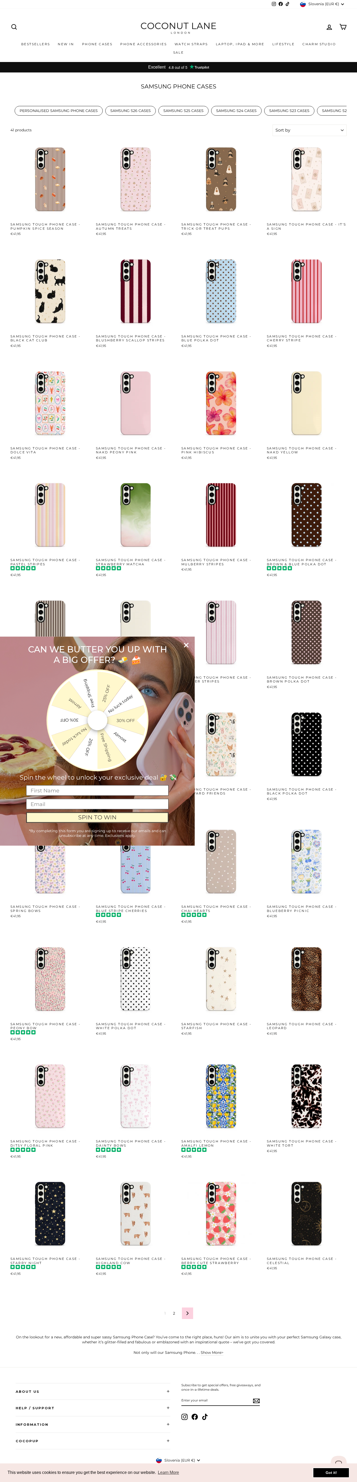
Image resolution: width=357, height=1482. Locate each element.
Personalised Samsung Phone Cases (59, 110)
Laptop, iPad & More (240, 44)
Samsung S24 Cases (236, 110)
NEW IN (66, 44)
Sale (178, 52)
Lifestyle (283, 44)
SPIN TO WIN (97, 817)
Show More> (212, 1352)
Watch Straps (191, 44)
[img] (23, 569)
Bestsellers (35, 44)
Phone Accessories (143, 44)
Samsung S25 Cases (183, 110)
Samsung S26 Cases (130, 110)
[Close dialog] (186, 645)
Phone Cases (97, 44)
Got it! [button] (331, 1472)
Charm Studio (319, 44)
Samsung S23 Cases (289, 110)
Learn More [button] (168, 1472)
